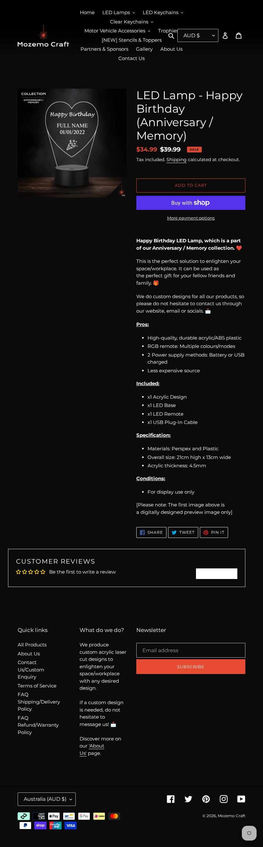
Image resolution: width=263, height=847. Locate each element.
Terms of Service (37, 686)
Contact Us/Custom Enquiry (31, 669)
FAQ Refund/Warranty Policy (38, 725)
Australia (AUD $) (45, 799)
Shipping (176, 159)
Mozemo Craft (231, 815)
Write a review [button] (216, 574)
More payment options (191, 217)
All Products (32, 645)
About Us (29, 654)
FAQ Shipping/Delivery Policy (39, 701)
